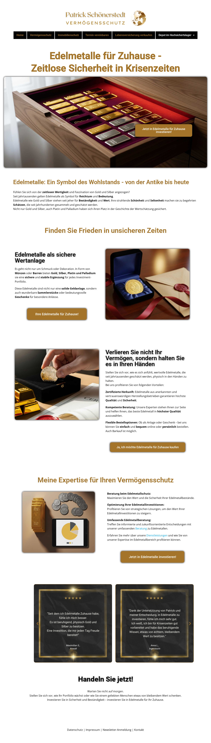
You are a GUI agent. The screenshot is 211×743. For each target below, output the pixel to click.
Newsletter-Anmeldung (117, 730)
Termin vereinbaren (97, 35)
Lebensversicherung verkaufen (133, 35)
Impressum (93, 730)
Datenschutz (75, 730)
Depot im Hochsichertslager (175, 35)
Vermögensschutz (40, 35)
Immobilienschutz (68, 35)
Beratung (141, 528)
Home (20, 35)
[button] (176, 35)
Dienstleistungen (156, 535)
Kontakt (139, 730)
